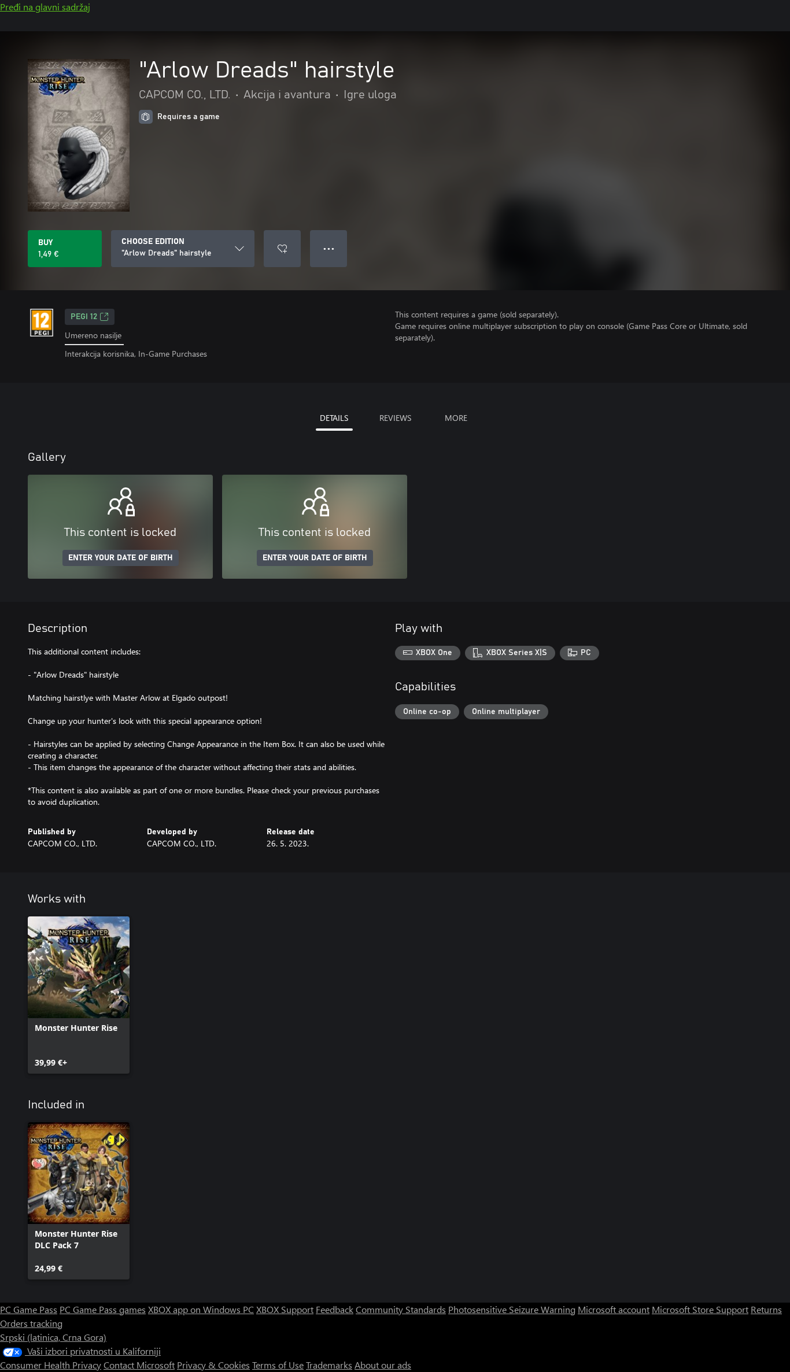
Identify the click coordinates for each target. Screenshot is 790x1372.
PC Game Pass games (103, 1309)
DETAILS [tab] (334, 417)
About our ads (383, 1365)
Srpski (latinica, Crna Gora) (53, 1337)
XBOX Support (284, 1309)
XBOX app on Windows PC (201, 1309)
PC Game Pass (28, 1309)
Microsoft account (613, 1309)
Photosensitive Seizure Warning (511, 1309)
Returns (766, 1309)
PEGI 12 (84, 317)
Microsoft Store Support (700, 1309)
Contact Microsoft (139, 1365)
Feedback (334, 1309)
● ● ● (328, 248)
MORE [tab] (456, 417)
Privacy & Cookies (213, 1365)
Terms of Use (278, 1365)
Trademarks (329, 1365)
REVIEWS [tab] (395, 417)
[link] (79, 995)
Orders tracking (31, 1323)
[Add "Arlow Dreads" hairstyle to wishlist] (282, 248)
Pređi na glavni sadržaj (45, 7)
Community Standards (401, 1309)
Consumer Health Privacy (50, 1365)
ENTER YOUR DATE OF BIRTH (120, 558)
